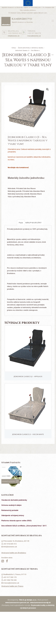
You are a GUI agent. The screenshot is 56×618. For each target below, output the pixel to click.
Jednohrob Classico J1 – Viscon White (28, 434)
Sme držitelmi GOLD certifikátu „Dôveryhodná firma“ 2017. (24, 525)
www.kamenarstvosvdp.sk (40, 602)
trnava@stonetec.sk (34, 36)
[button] (47, 89)
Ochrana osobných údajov (11, 505)
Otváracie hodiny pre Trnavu (12, 586)
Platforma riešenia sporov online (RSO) (16, 520)
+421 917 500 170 (34, 32)
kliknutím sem (42, 13)
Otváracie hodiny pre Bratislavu (13, 552)
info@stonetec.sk (13, 36)
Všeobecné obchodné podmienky (14, 500)
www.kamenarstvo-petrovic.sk (17, 602)
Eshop (14, 47)
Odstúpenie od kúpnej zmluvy (12, 515)
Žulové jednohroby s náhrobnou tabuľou (30, 47)
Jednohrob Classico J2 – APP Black (28, 376)
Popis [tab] (21, 222)
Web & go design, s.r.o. (28, 600)
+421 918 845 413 (14, 32)
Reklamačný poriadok (9, 510)
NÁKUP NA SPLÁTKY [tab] (33, 222)
